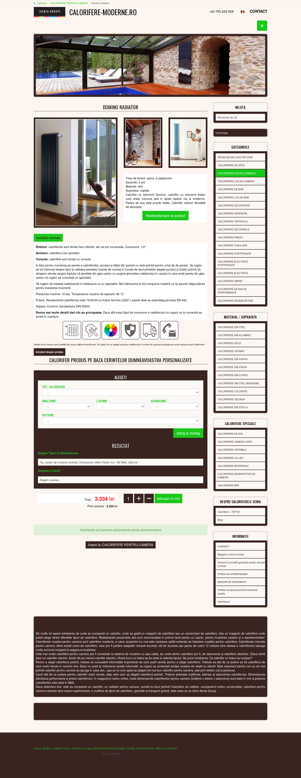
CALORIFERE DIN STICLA (233, 407)
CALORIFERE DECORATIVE (234, 205)
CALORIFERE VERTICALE (233, 221)
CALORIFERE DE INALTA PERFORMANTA (232, 290)
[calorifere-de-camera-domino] (143, 142)
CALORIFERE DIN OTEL (231, 327)
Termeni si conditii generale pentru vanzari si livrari (241, 564)
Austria (38, 748)
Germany (77, 748)
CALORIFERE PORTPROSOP (234, 253)
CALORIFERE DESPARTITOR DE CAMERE (236, 475)
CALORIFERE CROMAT (231, 351)
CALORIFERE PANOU (230, 237)
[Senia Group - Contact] (169, 330)
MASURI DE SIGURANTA (232, 582)
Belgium (47, 748)
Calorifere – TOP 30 (229, 511)
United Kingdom (145, 748)
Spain (122, 748)
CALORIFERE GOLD (229, 343)
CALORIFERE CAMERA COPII (235, 441)
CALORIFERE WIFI (228, 485)
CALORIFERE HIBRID (230, 281)
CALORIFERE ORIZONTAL (233, 213)
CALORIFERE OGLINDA (231, 399)
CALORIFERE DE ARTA (231, 165)
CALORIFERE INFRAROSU (233, 465)
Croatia (57, 748)
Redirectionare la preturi (165, 215)
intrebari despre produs (49, 352)
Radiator (42, 3)
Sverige (131, 748)
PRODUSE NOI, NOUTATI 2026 (235, 157)
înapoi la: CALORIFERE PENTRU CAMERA (120, 544)
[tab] (48, 238)
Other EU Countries (166, 748)
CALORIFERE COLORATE (232, 391)
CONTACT (258, 11)
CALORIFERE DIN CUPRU (233, 375)
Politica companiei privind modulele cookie (237, 591)
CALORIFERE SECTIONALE (234, 229)
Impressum (224, 601)
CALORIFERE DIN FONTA (232, 367)
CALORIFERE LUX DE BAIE (233, 197)
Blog (220, 519)
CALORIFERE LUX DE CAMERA (236, 181)
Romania (112, 748)
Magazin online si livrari (231, 554)
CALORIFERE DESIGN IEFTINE (235, 300)
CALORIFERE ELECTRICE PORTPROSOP (233, 263)
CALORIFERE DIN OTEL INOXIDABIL (238, 383)
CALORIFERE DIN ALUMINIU (234, 335)
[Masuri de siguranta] (130, 330)
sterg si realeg (188, 433)
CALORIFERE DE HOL (230, 433)
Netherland (100, 748)
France (66, 748)
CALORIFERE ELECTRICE (233, 273)
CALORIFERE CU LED (230, 458)
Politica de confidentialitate (233, 574)
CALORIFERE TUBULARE (232, 245)
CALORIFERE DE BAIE (231, 189)
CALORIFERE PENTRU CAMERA (69, 3)
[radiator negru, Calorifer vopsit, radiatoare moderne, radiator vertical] (75, 172)
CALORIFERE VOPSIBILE (232, 449)
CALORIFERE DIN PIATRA (233, 359)
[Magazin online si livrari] (150, 330)
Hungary (87, 748)
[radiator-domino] (188, 142)
